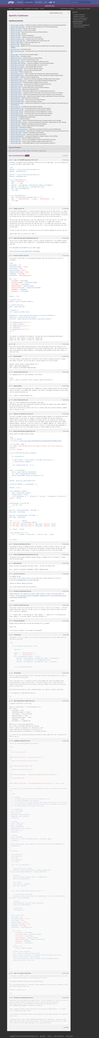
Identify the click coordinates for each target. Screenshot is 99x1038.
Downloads (20, 2)
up (9, 208)
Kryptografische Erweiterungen (31, 8)
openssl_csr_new (15, 44)
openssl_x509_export (16, 132)
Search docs (75, 2)
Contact (50, 1036)
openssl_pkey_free (15, 98)
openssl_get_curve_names (17, 65)
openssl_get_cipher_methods (18, 63)
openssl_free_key (15, 59)
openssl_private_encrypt (17, 110)
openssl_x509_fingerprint (17, 136)
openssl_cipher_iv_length (17, 25)
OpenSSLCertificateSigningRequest (81, 25)
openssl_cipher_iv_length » (84, 8)
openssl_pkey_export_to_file (18, 96)
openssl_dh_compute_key (17, 51)
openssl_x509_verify (16, 143)
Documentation (29, 2)
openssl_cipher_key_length (18, 27)
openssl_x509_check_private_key (19, 129)
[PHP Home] (11, 2)
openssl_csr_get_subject (17, 42)
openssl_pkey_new (15, 106)
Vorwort (10, 8)
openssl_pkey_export (16, 94)
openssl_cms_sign (15, 33)
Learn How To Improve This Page (17, 150)
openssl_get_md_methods (17, 66)
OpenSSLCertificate (77, 23)
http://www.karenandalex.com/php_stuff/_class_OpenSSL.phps (26, 981)
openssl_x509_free (15, 138)
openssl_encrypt (15, 56)
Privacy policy (69, 1036)
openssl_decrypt (15, 49)
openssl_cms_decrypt (16, 28)
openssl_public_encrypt (17, 113)
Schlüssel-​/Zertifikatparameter (80, 18)
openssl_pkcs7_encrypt (16, 86)
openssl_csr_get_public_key (18, 40)
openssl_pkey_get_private (17, 101)
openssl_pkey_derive (16, 92)
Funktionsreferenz (18, 8)
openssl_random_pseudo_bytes (19, 115)
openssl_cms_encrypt (16, 30)
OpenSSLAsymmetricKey (79, 26)
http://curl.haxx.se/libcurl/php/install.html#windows (25, 251)
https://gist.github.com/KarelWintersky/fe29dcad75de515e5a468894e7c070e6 (40, 440)
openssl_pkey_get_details (17, 99)
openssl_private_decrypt (17, 108)
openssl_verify (14, 127)
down (11, 208)
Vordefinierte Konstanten (79, 16)
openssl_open (14, 72)
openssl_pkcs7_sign (16, 89)
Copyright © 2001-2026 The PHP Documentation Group (24, 1036)
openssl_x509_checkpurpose (18, 131)
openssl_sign (14, 118)
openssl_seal (14, 117)
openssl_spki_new (15, 124)
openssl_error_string (16, 58)
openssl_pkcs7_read (16, 87)
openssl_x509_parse (16, 139)
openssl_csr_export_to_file (17, 39)
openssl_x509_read (16, 141)
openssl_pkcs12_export (17, 79)
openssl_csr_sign (15, 46)
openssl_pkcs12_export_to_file (18, 80)
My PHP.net (43, 1036)
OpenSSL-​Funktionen (78, 21)
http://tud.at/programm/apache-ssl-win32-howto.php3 (24, 580)
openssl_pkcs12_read (16, 82)
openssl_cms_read (15, 32)
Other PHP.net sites (59, 1036)
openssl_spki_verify (16, 125)
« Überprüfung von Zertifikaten (67, 8)
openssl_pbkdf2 (15, 77)
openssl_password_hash (17, 73)
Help (45, 2)
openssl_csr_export (16, 37)
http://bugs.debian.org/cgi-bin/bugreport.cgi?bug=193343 (32, 595)
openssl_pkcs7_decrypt (17, 84)
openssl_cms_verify (16, 35)
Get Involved (38, 2)
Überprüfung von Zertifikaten (80, 20)
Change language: (54, 13)
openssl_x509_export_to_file (18, 134)
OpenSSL (42, 8)
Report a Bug (42, 150)
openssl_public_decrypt (17, 112)
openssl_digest (14, 54)
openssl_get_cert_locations (18, 61)
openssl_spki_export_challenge (19, 122)
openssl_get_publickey (16, 70)
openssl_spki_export (16, 120)
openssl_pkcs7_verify (16, 91)
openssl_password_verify (17, 75)
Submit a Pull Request (32, 150)
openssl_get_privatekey (17, 68)
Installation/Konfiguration (79, 14)
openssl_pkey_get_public (17, 103)
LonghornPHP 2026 (49, 5)
